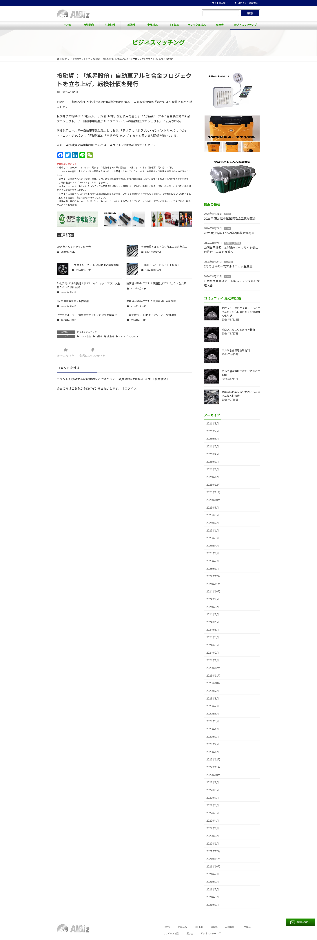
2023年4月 (212, 729)
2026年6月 (212, 439)
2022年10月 (213, 775)
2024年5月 (212, 630)
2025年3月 (212, 553)
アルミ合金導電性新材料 (236, 350)
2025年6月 (212, 530)
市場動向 (228, 243)
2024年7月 (212, 614)
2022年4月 (212, 821)
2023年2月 (212, 744)
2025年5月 (212, 538)
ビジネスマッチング (87, 332)
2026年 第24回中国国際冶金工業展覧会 (230, 218)
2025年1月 (212, 569)
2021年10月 (213, 866)
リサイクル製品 (171, 934)
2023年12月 (213, 668)
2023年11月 (213, 676)
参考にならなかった (92, 355)
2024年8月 (212, 607)
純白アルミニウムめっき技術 (238, 330)
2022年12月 (213, 759)
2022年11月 (213, 767)
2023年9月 (212, 691)
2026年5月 (212, 446)
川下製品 (246, 927)
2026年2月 (212, 469)
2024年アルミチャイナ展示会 (74, 247)
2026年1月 (212, 477)
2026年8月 (212, 423)
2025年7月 (212, 523)
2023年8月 (212, 698)
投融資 (110, 336)
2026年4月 (212, 454)
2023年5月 (212, 721)
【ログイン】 (130, 388)
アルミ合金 (85, 336)
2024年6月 (212, 622)
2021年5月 (212, 897)
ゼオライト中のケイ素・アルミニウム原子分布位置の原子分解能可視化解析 (241, 312)
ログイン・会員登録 (248, 3)
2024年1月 (212, 660)
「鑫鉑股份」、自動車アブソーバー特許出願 (151, 315)
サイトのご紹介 (220, 3)
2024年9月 (212, 599)
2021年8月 (212, 882)
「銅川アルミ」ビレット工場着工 (160, 265)
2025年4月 (212, 546)
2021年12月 (213, 851)
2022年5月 (212, 813)
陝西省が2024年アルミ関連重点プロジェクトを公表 (156, 283)
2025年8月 (212, 515)
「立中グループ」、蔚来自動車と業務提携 (95, 265)
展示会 (227, 214)
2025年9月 (212, 508)
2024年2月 (212, 653)
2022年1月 (212, 844)
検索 (250, 13)
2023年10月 (213, 683)
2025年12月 (213, 485)
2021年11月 (213, 859)
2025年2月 (212, 561)
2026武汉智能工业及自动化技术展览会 (229, 233)
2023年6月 (212, 714)
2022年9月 (212, 782)
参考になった (65, 355)
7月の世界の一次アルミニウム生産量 (228, 266)
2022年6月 (212, 805)
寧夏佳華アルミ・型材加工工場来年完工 (164, 247)
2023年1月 (212, 752)
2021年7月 (212, 889)
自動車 (99, 336)
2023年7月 (212, 706)
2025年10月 (213, 500)
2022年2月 (212, 836)
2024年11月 (213, 584)
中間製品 (229, 927)
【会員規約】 (161, 379)
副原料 (237, 243)
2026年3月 (212, 462)
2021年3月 (212, 905)
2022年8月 (212, 790)
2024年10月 (213, 591)
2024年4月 (212, 637)
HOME (166, 927)
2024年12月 (213, 576)
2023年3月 (212, 737)
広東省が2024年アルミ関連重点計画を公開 (151, 301)
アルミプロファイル (129, 336)
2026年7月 (212, 431)
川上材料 (228, 262)
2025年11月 (213, 492)
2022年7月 (212, 798)
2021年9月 (212, 874)
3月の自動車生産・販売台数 (73, 301)
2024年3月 (212, 645)
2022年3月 (212, 828)
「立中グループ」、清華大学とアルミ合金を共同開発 (87, 315)
